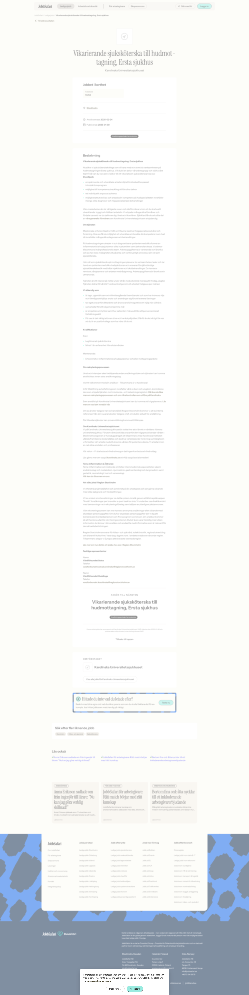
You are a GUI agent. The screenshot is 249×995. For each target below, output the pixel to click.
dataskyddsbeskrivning (99, 981)
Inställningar (115, 988)
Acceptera (135, 988)
